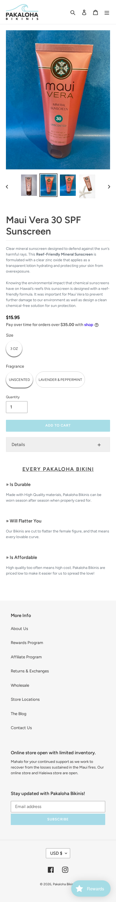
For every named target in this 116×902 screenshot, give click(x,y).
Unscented (19, 380)
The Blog (18, 713)
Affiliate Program (26, 657)
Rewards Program (27, 642)
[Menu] (106, 12)
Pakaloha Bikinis (64, 884)
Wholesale (20, 685)
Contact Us (21, 727)
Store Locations (25, 699)
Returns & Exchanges (30, 671)
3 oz (14, 349)
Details (18, 444)
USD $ (56, 853)
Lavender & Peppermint (60, 380)
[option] (29, 185)
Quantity (13, 397)
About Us (19, 628)
